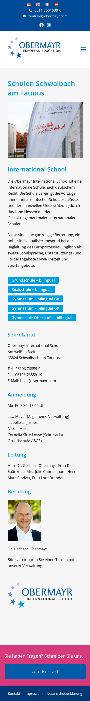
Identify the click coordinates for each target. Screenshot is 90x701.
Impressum (34, 693)
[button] (83, 49)
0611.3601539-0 (47, 10)
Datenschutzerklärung (64, 693)
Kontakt (14, 693)
